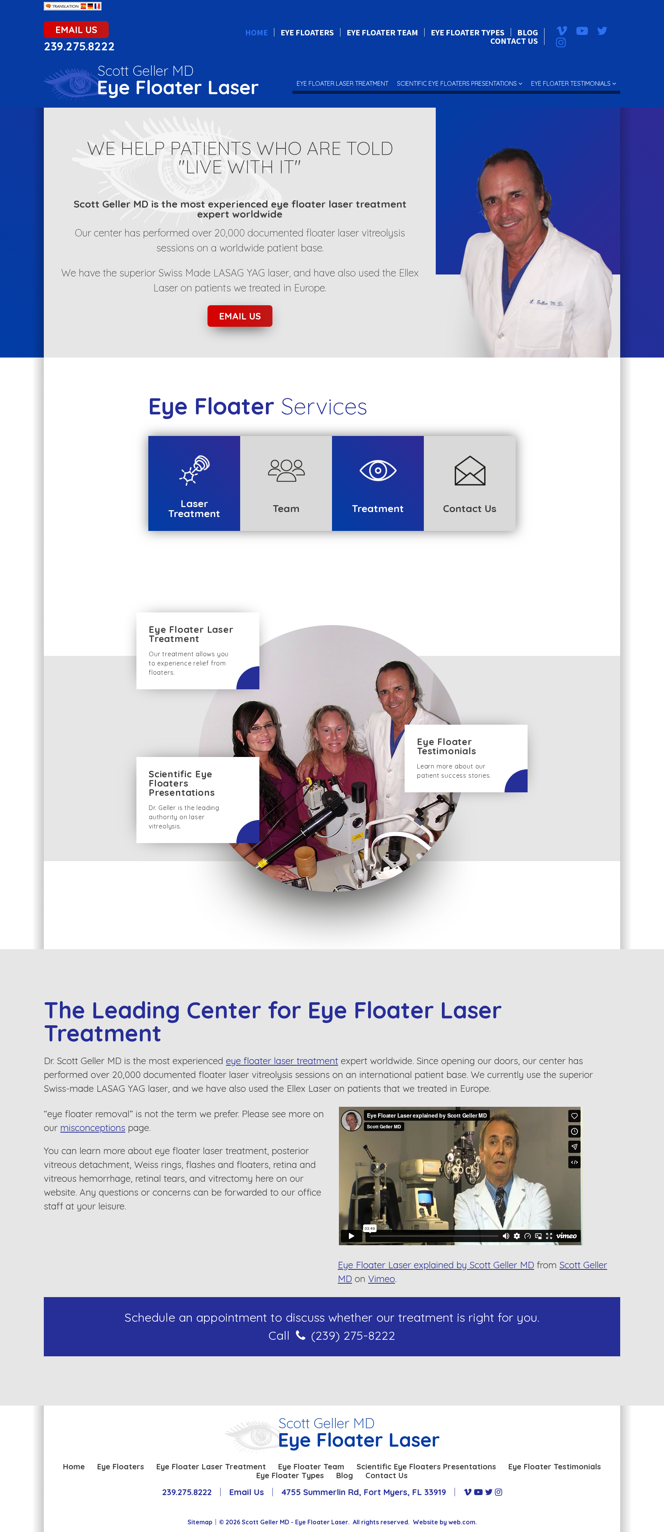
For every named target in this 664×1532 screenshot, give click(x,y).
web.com (461, 1522)
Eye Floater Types (468, 32)
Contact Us (514, 41)
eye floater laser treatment (282, 1060)
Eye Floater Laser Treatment (342, 83)
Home (256, 32)
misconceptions (92, 1127)
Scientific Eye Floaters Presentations (457, 83)
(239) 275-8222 (353, 1335)
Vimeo (381, 1278)
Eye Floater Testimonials (571, 83)
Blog (527, 32)
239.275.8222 (79, 46)
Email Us (76, 29)
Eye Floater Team (382, 32)
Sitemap (200, 1522)
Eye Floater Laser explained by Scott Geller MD (436, 1265)
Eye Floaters (307, 32)
